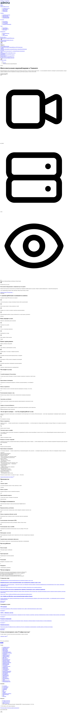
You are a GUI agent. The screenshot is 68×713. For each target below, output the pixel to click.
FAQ (3, 695)
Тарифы (7, 38)
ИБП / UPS (5, 657)
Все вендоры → (10, 292)
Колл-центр (5, 29)
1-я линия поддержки (6, 666)
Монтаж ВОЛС (5, 650)
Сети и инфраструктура (4, 6)
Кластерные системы (6, 659)
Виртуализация (5, 15)
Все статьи (2, 602)
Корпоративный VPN (6, 681)
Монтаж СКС (5, 10)
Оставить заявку (3, 41)
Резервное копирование (7, 24)
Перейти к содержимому (4, 0)
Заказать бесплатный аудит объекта (6, 476)
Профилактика (5, 667)
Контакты (12, 38)
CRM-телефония (6, 28)
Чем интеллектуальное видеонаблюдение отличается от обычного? (14, 572)
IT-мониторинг (5, 22)
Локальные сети (5, 648)
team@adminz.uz (6, 703)
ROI (10, 38)
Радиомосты (5, 653)
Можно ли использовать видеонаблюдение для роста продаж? (13, 573)
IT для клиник (5, 687)
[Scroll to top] (1, 712)
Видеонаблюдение (6, 33)
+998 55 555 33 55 (10, 40)
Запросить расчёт (3, 292)
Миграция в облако (6, 661)
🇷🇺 (1, 39)
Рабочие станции (6, 655)
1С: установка (5, 23)
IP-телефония (5, 27)
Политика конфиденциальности (13, 707)
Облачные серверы (6, 16)
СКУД (4, 34)
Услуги (1, 5)
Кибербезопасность (6, 680)
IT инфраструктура (6, 8)
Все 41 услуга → (3, 37)
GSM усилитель (5, 677)
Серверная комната (6, 656)
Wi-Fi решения (5, 9)
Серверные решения (6, 14)
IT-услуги (2, 19)
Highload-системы (6, 663)
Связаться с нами (3, 636)
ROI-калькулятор (6, 694)
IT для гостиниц (5, 686)
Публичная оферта (3, 707)
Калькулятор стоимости (7, 693)
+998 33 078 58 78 (3, 40)
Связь (1, 26)
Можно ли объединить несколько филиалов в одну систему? (12, 575)
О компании (5, 688)
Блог (5, 38)
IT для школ (5, 685)
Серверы (2, 13)
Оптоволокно (5, 11)
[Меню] (1, 42)
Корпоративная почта (6, 672)
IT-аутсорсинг (5, 21)
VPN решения (5, 35)
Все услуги (2, 629)
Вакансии (4, 691)
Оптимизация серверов (7, 662)
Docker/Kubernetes (6, 17)
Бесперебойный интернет (7, 652)
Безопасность (2, 31)
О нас (1, 4)
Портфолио (2, 38)
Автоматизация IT (6, 669)
